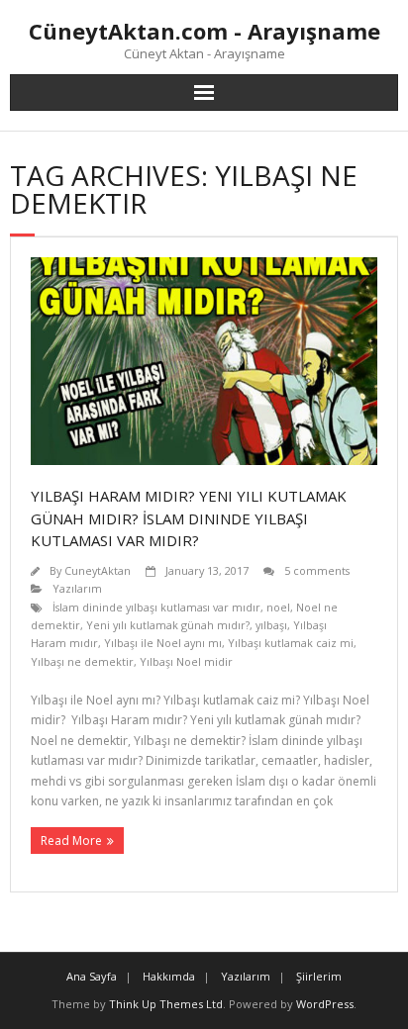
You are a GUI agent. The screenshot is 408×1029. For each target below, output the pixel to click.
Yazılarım (77, 588)
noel (278, 607)
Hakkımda (169, 976)
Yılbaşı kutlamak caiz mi (291, 642)
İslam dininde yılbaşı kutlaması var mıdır (156, 607)
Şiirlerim (319, 976)
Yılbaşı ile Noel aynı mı (163, 642)
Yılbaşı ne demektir (82, 661)
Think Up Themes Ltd (166, 1003)
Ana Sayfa (91, 976)
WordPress (325, 1003)
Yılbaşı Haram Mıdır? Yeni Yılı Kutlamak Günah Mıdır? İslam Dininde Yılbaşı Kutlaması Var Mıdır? (189, 518)
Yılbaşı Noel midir (186, 661)
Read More (71, 840)
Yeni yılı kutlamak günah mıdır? (168, 624)
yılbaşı (271, 624)
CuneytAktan (97, 570)
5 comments (317, 570)
